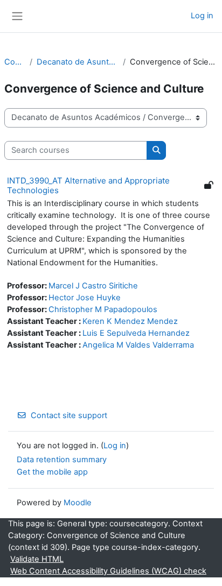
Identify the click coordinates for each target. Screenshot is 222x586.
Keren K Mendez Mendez (130, 321)
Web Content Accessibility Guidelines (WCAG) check (108, 571)
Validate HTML (37, 559)
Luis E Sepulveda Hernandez (136, 333)
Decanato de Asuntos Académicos (78, 62)
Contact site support (69, 415)
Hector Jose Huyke (84, 297)
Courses (14, 62)
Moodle (78, 502)
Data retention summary (62, 459)
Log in (202, 15)
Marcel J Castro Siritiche (93, 286)
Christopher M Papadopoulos (102, 309)
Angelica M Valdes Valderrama (138, 345)
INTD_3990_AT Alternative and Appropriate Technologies (88, 185)
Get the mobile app (52, 472)
